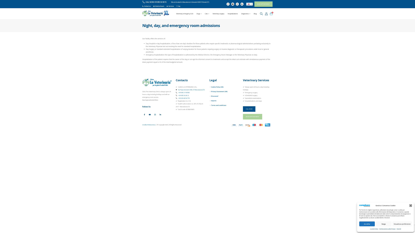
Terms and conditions (218, 105)
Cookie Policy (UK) (217, 87)
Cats (206, 14)
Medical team (159, 6)
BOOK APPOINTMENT (252, 117)
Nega (384, 224)
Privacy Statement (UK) (219, 91)
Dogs (198, 14)
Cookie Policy (374, 229)
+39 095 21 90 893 (184, 93)
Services (171, 6)
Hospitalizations (233, 14)
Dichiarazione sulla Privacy (387, 229)
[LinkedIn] (241, 4)
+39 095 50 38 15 (183, 95)
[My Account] (266, 13)
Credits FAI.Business (149, 125)
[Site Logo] (155, 13)
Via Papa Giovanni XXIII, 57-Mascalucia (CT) (191, 90)
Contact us (147, 6)
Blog (255, 14)
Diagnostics (245, 14)
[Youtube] (232, 4)
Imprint (399, 229)
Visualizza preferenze (402, 224)
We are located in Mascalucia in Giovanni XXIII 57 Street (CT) (190, 2)
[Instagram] (237, 4)
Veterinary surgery (218, 14)
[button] (411, 205)
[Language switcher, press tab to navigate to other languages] (249, 4)
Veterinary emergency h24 (184, 14)
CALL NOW (249, 109)
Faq (179, 6)
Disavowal (214, 96)
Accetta (367, 224)
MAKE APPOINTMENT (263, 4)
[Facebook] (228, 4)
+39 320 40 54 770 (184, 98)
